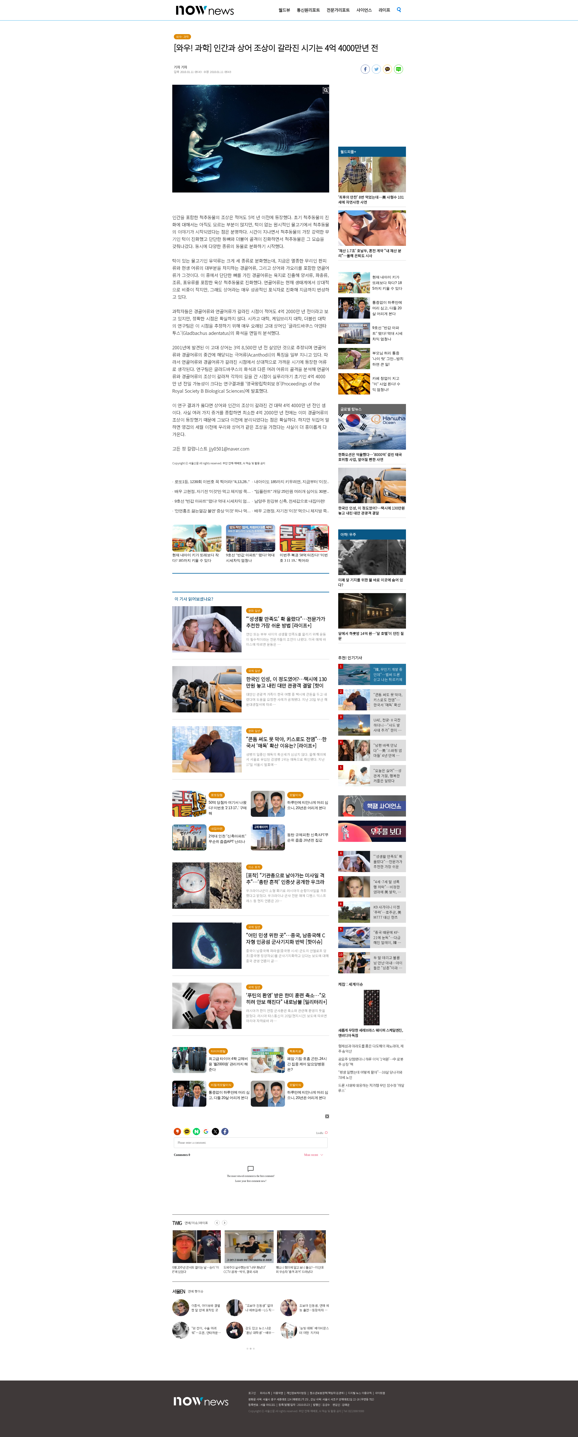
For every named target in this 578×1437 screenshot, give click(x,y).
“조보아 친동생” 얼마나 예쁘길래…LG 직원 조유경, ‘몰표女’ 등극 (259, 1310)
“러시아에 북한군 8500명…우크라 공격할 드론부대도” (219, 1269)
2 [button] (251, 1349)
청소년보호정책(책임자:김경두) (327, 1393)
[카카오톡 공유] (387, 72)
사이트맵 (380, 1393)
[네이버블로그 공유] (398, 72)
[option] (220, 1253)
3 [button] (254, 1349)
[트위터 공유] (376, 72)
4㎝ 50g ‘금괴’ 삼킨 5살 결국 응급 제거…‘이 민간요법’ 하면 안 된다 (322, 1269)
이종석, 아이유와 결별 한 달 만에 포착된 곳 (205, 1307)
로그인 (252, 1393)
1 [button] (247, 1349)
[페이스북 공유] (365, 72)
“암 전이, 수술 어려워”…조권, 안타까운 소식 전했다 (204, 1332)
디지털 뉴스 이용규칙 (360, 1393)
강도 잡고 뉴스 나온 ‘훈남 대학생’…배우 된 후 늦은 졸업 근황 (258, 1332)
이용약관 (278, 1393)
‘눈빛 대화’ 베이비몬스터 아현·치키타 (314, 1330)
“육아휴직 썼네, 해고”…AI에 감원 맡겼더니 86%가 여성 (272, 1269)
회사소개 (265, 1393)
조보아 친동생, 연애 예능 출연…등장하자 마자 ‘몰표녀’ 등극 (314, 1310)
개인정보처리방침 (296, 1393)
